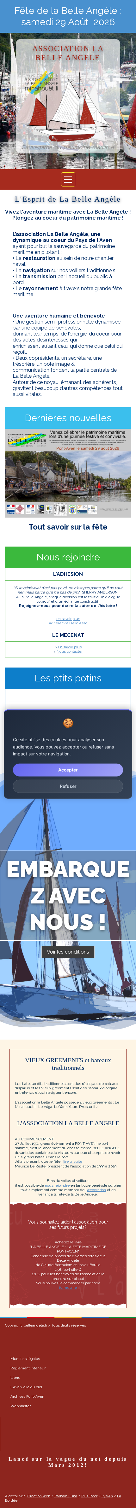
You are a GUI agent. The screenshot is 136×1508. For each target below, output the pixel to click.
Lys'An (107, 1496)
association (96, 1190)
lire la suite (72, 1161)
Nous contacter (70, 651)
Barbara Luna (65, 1496)
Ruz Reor (89, 1496)
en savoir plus (68, 618)
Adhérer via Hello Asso (68, 623)
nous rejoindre (57, 1185)
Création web (39, 1496)
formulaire (68, 1287)
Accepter (68, 769)
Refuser (68, 785)
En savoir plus (70, 647)
